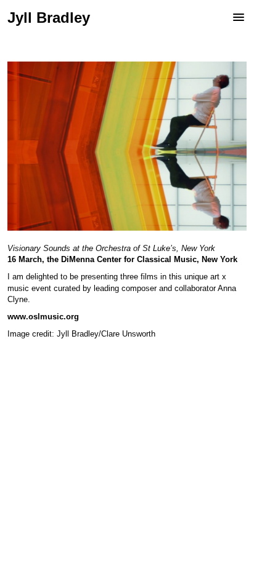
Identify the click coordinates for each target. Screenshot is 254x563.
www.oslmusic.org (43, 316)
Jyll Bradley (48, 17)
